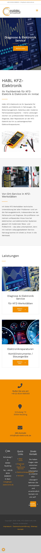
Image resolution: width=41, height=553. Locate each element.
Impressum (7, 526)
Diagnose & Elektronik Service (20, 466)
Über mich (21, 459)
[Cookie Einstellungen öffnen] (3, 550)
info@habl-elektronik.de (27, 2)
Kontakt (20, 475)
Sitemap (34, 526)
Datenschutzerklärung (21, 526)
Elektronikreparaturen (20, 472)
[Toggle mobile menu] (37, 10)
